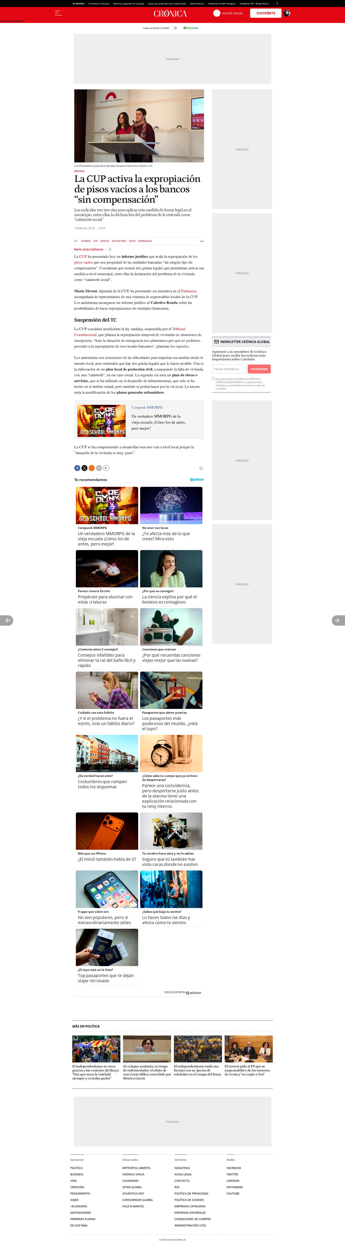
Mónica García (197, 3)
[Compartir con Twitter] (84, 468)
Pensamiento (80, 1193)
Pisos (132, 241)
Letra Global (132, 1187)
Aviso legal (183, 1174)
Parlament (188, 290)
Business (76, 1174)
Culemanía (130, 1181)
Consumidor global (137, 1200)
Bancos (104, 241)
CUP (95, 241)
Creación (77, 1187)
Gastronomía (80, 1212)
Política (79, 171)
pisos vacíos (83, 262)
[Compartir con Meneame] (92, 468)
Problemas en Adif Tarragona (222, 3)
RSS (176, 1187)
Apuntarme (259, 369)
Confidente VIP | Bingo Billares (254, 3)
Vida (73, 1181)
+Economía (78, 1206)
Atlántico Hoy (133, 1193)
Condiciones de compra (192, 1219)
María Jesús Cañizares (89, 249)
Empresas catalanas (189, 1206)
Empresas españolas (190, 1212)
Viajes (74, 1200)
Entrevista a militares (99, 3)
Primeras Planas (82, 1219)
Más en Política (86, 1026)
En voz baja (78, 1225)
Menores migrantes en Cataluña (128, 3)
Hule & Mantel (133, 1206)
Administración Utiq (190, 1225)
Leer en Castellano (12, 21)
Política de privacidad (191, 1193)
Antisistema (119, 241)
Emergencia (145, 241)
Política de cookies (189, 1200)
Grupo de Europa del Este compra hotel (167, 3)
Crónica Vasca (133, 1174)
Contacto (182, 1181)
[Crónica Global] (172, 13)
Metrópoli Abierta (136, 1168)
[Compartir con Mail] (99, 468)
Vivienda (86, 241)
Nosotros (182, 1168)
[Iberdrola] (191, 28)
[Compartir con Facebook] (77, 468)
